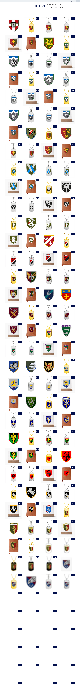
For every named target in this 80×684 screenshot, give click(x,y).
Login (74, 1)
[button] (10, 5)
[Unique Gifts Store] (40, 5)
